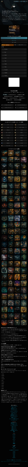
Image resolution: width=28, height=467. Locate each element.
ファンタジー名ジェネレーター (14, 425)
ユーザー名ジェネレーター (14, 412)
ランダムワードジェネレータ (14, 406)
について (14, 448)
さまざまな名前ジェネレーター (14, 430)
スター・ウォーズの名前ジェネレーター (14, 418)
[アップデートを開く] (20, 1)
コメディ (14, 438)
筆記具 (14, 431)
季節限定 (14, 443)
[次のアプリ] (18, 26)
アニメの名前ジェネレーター (14, 424)
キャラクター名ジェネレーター (14, 416)
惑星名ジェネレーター (14, 417)
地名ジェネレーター (14, 426)
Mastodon (14, 457)
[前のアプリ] (17, 26)
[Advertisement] (14, 82)
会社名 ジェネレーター (14, 413)
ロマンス (14, 442)
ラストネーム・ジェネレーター (14, 411)
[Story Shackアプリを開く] (21, 1)
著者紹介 (14, 446)
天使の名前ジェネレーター (14, 408)
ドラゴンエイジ (15, 10)
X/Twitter (14, 451)
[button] (26, 1)
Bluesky (14, 456)
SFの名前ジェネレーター (14, 429)
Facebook (14, 452)
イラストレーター (14, 447)
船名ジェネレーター (14, 407)
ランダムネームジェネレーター (7, 10)
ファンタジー (11, 10)
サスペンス (14, 439)
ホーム (2, 10)
